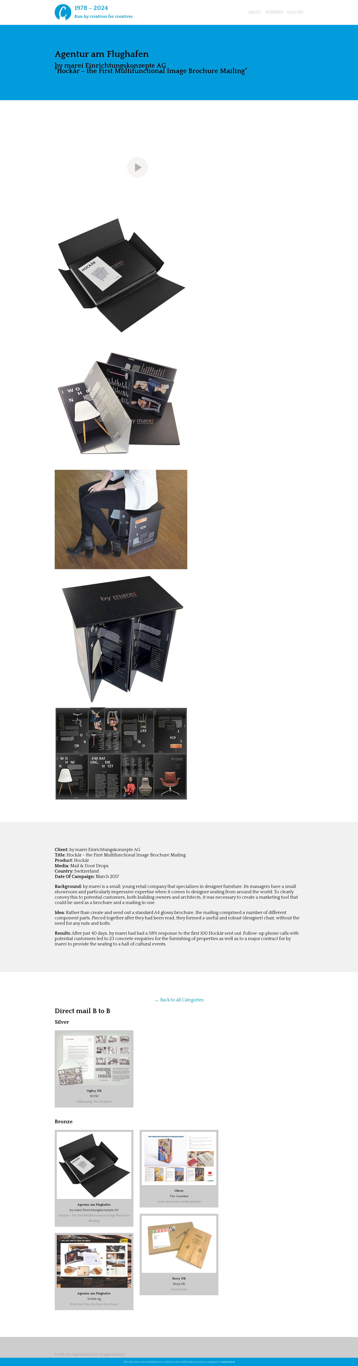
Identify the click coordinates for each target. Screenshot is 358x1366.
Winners (274, 12)
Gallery (295, 12)
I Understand (227, 1361)
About (254, 12)
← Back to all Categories (179, 1000)
